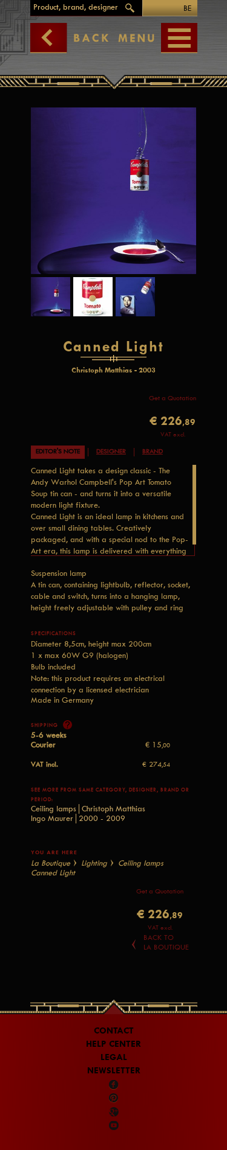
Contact (114, 1031)
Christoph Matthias (113, 808)
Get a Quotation (172, 398)
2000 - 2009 (102, 818)
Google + (114, 1112)
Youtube (114, 1125)
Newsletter (113, 1070)
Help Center (113, 1044)
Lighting (94, 862)
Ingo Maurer (52, 818)
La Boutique (50, 862)
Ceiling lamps (53, 808)
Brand (152, 451)
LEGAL (113, 1057)
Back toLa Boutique (166, 942)
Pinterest (114, 1098)
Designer (111, 451)
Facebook (114, 1085)
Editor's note (58, 451)
